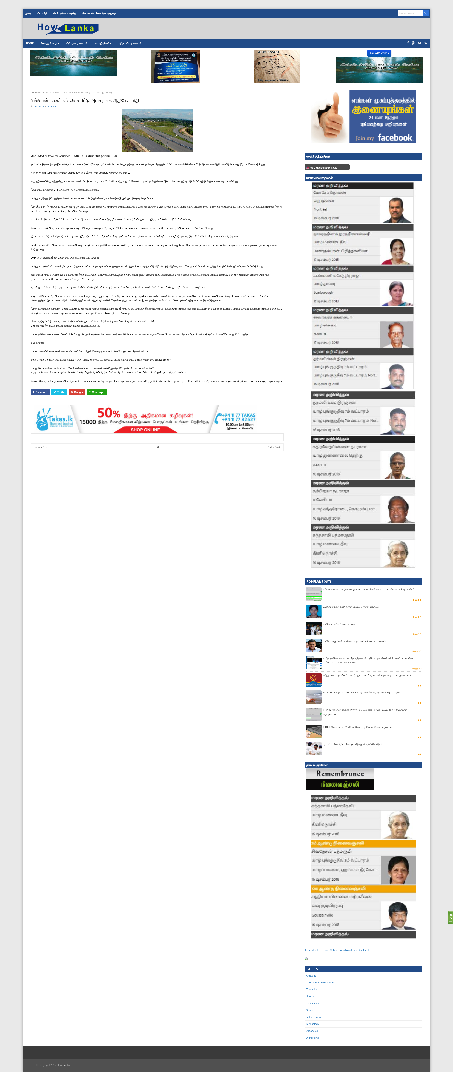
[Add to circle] (413, 43)
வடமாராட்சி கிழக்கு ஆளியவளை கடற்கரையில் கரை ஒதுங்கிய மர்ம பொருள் (361, 692)
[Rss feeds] (425, 43)
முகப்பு (28, 13)
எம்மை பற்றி (42, 13)
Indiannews (312, 1003)
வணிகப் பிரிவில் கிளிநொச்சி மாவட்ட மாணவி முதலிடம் (351, 606)
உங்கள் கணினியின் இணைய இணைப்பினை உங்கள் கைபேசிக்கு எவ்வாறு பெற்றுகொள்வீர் (368, 589)
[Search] (426, 13)
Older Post (274, 447)
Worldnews (312, 1037)
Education (311, 989)
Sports (310, 1010)
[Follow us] (419, 43)
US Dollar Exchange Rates (323, 168)
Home (30, 43)
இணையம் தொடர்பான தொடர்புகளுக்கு (99, 13)
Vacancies (312, 1030)
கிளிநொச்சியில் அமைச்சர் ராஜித (340, 623)
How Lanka (63, 1065)
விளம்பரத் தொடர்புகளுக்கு (64, 13)
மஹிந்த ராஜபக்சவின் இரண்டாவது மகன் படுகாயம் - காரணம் (354, 641)
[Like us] (408, 43)
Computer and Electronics (321, 982)
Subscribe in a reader (317, 950)
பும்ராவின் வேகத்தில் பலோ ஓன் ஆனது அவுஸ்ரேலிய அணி (352, 744)
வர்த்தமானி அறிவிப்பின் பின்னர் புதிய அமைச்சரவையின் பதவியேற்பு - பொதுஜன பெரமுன (368, 675)
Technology (312, 1023)
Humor (310, 996)
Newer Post (41, 447)
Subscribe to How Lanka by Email (349, 950)
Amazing (311, 975)
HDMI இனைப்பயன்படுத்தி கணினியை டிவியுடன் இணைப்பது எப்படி (357, 727)
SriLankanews (314, 1017)
